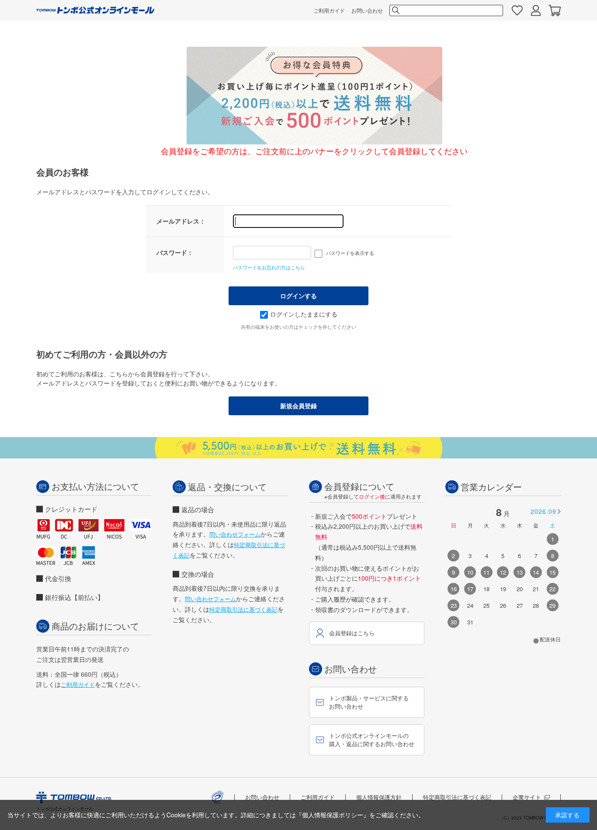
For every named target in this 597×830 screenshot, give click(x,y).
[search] (395, 10)
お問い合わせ (367, 10)
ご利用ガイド (329, 10)
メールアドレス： (180, 221)
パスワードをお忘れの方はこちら (269, 267)
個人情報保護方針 (379, 797)
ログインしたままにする (303, 314)
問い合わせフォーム (234, 534)
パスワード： (174, 252)
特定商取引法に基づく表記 (243, 609)
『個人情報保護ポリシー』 (332, 814)
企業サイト (527, 797)
